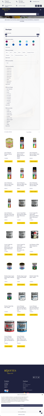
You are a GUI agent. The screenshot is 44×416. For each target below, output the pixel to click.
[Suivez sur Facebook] (38, 6)
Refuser (22, 408)
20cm (8, 79)
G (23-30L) (9, 97)
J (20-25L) (8, 100)
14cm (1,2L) (9, 71)
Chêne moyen (9, 114)
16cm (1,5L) (9, 73)
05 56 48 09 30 (8, 2)
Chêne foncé (9, 113)
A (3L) (8, 90)
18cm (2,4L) (9, 76)
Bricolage (6, 384)
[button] (42, 394)
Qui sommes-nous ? (26, 384)
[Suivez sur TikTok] (41, 6)
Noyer (8, 124)
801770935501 (9, 89)
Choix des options (8, 161)
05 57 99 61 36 (21, 2)
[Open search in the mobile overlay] (22, 14)
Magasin (24, 387)
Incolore (8, 116)
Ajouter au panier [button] (21, 161)
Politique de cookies (21, 414)
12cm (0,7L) (9, 68)
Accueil (24, 383)
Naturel (5, 387)
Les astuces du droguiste (27, 390)
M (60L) (8, 103)
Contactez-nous (36, 1)
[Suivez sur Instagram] (36, 6)
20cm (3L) (9, 82)
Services (24, 388)
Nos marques (25, 385)
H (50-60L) (9, 98)
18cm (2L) (9, 77)
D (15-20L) (9, 95)
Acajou (8, 109)
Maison (5, 385)
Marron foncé (9, 118)
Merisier (8, 121)
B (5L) (8, 92)
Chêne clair (9, 111)
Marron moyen (9, 119)
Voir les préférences (22, 411)
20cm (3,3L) (9, 81)
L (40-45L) (9, 102)
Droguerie (6, 383)
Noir (8, 122)
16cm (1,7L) (9, 74)
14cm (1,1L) (9, 69)
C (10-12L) (9, 93)
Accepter (22, 405)
